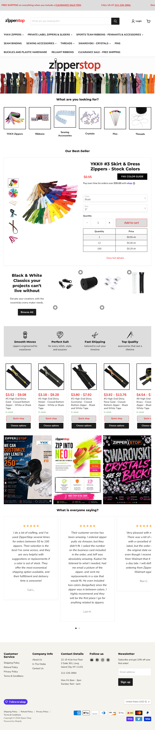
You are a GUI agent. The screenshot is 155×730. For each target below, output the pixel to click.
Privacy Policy (11, 671)
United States (136, 701)
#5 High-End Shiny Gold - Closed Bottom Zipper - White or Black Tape (18, 403)
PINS (117, 43)
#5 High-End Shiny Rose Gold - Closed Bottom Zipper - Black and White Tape (116, 403)
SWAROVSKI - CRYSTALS (94, 43)
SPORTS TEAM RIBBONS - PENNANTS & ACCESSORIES (109, 34)
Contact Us (37, 668)
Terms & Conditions (13, 675)
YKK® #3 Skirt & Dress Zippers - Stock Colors (115, 166)
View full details (115, 258)
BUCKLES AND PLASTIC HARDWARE (25, 52)
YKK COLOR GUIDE (132, 176)
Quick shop (18, 418)
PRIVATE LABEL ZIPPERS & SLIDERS (49, 34)
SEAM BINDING (13, 43)
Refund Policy (11, 667)
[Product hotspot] (80, 272)
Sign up (125, 682)
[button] (13, 183)
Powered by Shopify (13, 721)
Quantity (87, 216)
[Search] (115, 21)
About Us (37, 659)
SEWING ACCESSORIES (40, 43)
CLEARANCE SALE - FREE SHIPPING (99, 52)
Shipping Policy (12, 662)
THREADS (67, 43)
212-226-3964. (123, 5)
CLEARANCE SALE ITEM (68, 5)
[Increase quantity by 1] (109, 223)
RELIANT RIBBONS (63, 52)
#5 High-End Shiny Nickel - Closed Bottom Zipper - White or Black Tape (51, 403)
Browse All (27, 312)
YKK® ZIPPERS (13, 34)
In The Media (39, 664)
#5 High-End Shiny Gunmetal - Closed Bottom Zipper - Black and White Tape (83, 403)
